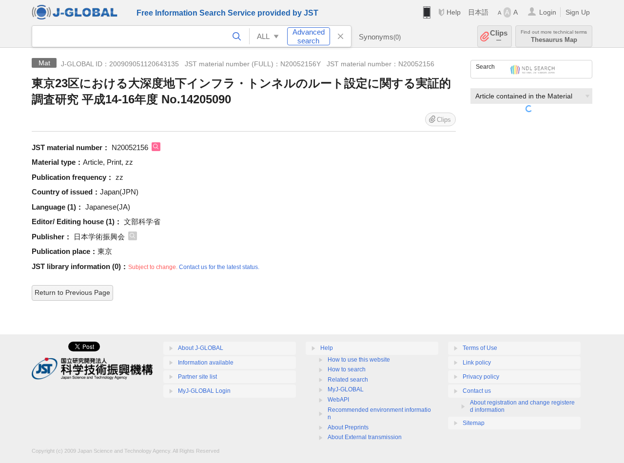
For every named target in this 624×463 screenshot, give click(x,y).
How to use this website (359, 359)
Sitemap (474, 423)
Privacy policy (481, 376)
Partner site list (197, 376)
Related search (348, 379)
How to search (347, 369)
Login (547, 12)
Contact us (477, 390)
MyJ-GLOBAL (346, 389)
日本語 (478, 12)
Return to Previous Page (72, 292)
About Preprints (348, 427)
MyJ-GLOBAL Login (204, 390)
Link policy (477, 362)
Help (454, 12)
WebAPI (338, 399)
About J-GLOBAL (200, 348)
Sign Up (578, 12)
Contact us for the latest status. (219, 267)
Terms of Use (480, 348)
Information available (206, 362)
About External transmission (365, 437)
